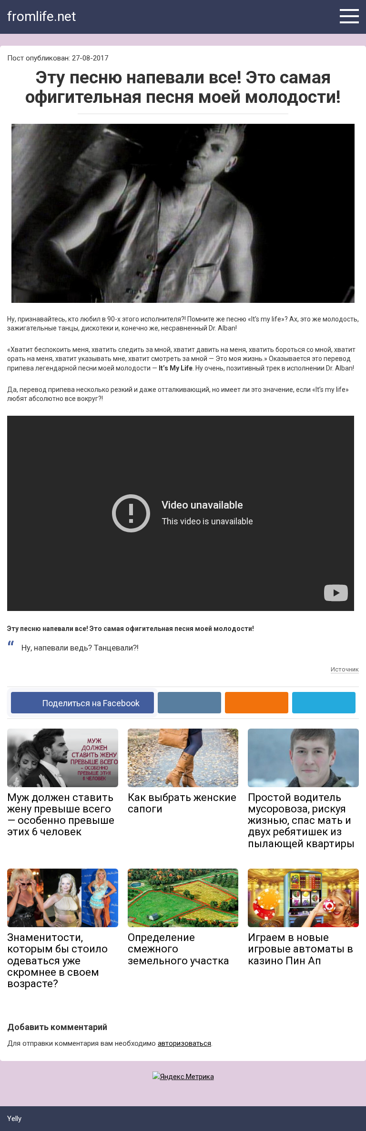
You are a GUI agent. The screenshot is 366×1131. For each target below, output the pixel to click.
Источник (345, 669)
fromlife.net (41, 16)
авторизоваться (184, 1043)
